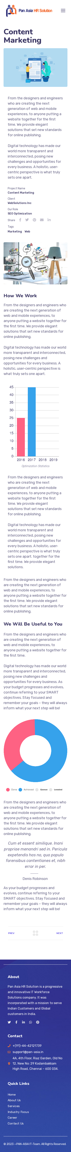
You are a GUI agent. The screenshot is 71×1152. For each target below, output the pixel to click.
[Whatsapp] (30, 1022)
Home (12, 1094)
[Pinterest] (37, 1022)
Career (12, 1117)
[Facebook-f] (16, 1022)
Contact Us (16, 1123)
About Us (14, 1100)
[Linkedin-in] (23, 1022)
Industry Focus (18, 1112)
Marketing (15, 231)
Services (14, 1106)
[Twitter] (9, 1022)
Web (27, 231)
